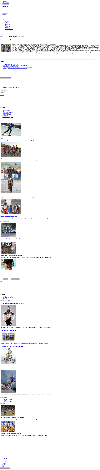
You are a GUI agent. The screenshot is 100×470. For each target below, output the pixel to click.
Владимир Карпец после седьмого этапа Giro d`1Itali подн (11, 255)
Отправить (2, 95)
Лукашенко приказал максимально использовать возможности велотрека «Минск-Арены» (19, 67)
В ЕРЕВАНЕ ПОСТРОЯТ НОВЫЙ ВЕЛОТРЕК (11, 66)
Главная (1, 36)
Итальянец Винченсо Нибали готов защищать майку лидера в (12, 346)
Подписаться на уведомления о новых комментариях (11, 87)
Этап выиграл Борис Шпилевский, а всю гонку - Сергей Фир (12, 271)
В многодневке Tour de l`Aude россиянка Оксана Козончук (12, 238)
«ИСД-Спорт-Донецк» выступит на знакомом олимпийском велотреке (15, 65)
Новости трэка (6, 36)
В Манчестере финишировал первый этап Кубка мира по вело (12, 417)
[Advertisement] (50, 10)
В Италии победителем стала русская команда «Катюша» (11, 452)
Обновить (2, 92)
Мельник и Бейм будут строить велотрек (12, 39)
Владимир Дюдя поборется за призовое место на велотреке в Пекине (15, 68)
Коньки (2, 138)
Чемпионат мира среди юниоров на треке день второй (11, 433)
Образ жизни (3, 158)
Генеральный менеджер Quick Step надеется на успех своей (12, 367)
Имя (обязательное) (14, 74)
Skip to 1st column (5, 3)
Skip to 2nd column (5, 4)
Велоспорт (4, 7)
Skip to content (4, 1)
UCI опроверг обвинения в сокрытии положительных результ (12, 303)
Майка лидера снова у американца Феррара (9, 330)
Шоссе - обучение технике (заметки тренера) (9, 216)
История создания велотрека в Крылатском (10, 64)
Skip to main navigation (6, 2)
